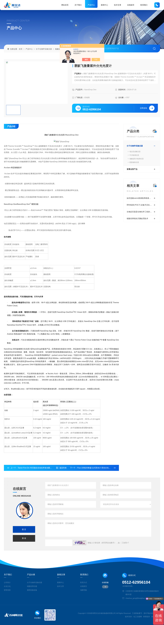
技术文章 (117, 5)
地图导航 (83, 590)
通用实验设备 (32, 590)
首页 (20, 49)
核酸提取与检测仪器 (137, 159)
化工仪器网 (137, 617)
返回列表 (63, 468)
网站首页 (65, 5)
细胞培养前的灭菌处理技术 (137, 218)
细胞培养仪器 (32, 586)
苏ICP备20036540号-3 (152, 613)
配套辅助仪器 (134, 162)
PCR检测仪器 (134, 155)
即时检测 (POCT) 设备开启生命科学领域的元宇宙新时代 (142, 205)
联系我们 (143, 5)
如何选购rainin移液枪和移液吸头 (140, 198)
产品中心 (91, 5)
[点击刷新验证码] (79, 543)
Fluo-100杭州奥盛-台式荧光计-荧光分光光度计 (95, 468)
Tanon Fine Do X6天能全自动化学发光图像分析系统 (38, 468)
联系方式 (83, 582)
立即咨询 (143, 108)
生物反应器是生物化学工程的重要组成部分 (142, 212)
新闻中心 (104, 5)
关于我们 (78, 5)
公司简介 (7, 582)
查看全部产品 (132, 169)
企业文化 (7, 586)
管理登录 (146, 617)
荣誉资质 (7, 590)
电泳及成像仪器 (135, 151)
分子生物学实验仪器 (44, 49)
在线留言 (130, 5)
